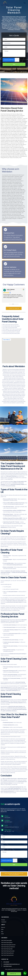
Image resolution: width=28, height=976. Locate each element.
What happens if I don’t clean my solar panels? (12, 329)
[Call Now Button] (25, 973)
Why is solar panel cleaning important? (10, 324)
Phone (2, 844)
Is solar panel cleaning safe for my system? (11, 331)
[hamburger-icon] (24, 3)
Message (2, 849)
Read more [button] (25, 300)
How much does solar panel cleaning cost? (11, 330)
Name (2, 834)
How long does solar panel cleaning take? (11, 333)
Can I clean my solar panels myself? (10, 327)
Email (2, 839)
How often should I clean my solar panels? (11, 326)
